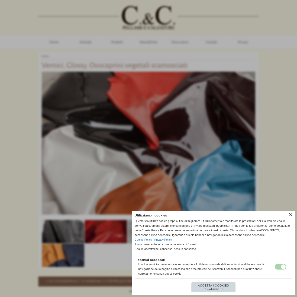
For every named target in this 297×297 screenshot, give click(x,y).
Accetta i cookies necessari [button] (213, 287)
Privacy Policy (163, 239)
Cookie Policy (143, 239)
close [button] (291, 214)
